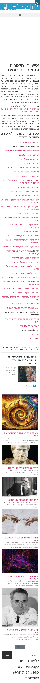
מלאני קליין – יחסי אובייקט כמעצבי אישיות (23, 236)
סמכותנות (35, 334)
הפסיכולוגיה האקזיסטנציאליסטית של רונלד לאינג (21, 292)
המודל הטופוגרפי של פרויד (29, 155)
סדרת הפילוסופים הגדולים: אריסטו (23, 468)
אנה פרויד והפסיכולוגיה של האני (27, 195)
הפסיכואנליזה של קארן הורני (28, 213)
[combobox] (25, 655)
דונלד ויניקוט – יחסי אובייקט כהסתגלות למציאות (21, 247)
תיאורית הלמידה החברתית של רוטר (25, 273)
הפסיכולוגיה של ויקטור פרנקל (28, 297)
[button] (20, 15)
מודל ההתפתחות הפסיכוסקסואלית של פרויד (22, 168)
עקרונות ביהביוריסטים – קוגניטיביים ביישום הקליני (20, 277)
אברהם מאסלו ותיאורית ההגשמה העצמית (23, 308)
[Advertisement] (20, 41)
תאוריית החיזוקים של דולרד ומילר (26, 262)
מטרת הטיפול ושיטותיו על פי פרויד (26, 176)
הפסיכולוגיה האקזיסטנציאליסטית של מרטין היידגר (20, 288)
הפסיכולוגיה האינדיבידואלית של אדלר (25, 191)
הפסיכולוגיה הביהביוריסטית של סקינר (25, 258)
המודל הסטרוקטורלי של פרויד (28, 159)
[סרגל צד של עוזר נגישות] (37, 2)
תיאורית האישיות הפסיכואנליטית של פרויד (22, 151)
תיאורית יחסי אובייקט (30, 231)
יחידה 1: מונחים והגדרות (29, 142)
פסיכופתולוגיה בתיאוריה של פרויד (26, 172)
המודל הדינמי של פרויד (30, 163)
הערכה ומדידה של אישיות (29, 326)
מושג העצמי (34, 338)
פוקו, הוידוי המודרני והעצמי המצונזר (23, 500)
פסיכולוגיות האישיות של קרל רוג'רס (25, 304)
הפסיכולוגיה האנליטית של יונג (28, 187)
